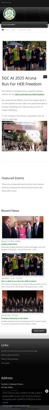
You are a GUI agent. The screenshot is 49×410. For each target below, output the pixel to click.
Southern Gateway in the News (14, 318)
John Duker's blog (24, 30)
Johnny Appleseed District (10, 355)
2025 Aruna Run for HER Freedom (29, 94)
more (34, 250)
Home (7, 30)
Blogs (14, 30)
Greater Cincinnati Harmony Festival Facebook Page (19, 351)
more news (39, 331)
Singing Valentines (9, 244)
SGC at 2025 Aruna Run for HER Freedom (18, 281)
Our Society (5, 363)
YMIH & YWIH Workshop (9, 359)
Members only (6, 2)
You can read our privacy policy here (16, 406)
